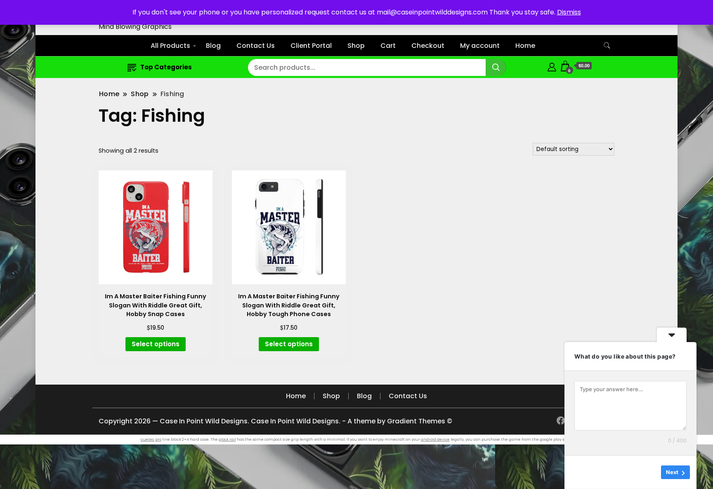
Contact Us (255, 45)
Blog (213, 45)
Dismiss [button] (569, 12)
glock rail (227, 439)
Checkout (427, 45)
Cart (388, 45)
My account (480, 45)
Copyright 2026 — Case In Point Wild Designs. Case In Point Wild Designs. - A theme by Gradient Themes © (275, 421)
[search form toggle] (607, 45)
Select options (155, 344)
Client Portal (311, 45)
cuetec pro (151, 439)
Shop (356, 45)
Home (525, 45)
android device (435, 439)
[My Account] (552, 66)
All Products (170, 45)
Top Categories (166, 67)
